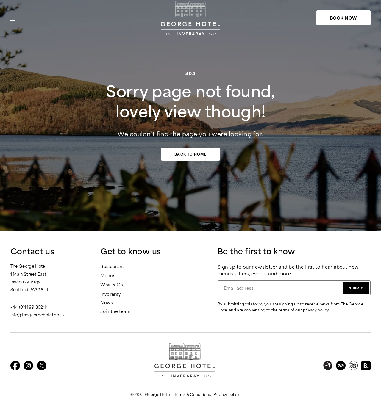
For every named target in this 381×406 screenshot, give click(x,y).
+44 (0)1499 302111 (29, 307)
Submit (356, 288)
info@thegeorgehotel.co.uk (37, 314)
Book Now (343, 18)
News (106, 303)
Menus (107, 275)
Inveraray (110, 294)
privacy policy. (316, 310)
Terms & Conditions (192, 394)
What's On (111, 285)
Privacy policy (226, 394)
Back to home (190, 154)
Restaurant (112, 266)
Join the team (115, 311)
